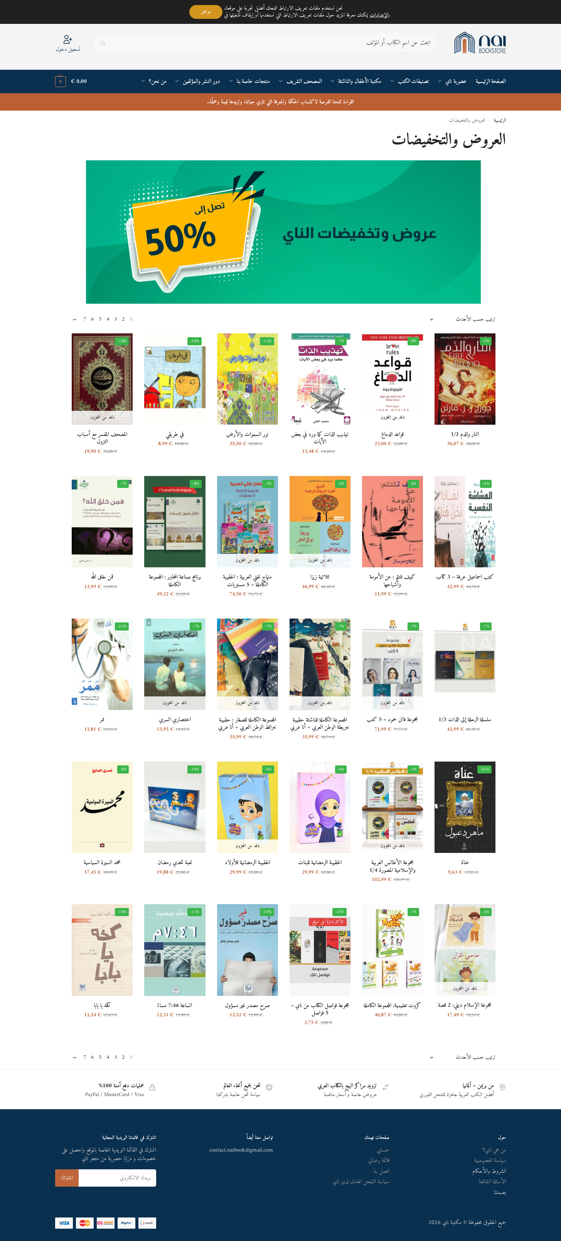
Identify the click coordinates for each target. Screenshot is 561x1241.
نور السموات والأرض (247, 435)
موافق (206, 12)
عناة (465, 863)
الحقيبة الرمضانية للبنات (320, 863)
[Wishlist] (446, 345)
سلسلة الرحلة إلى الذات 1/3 (465, 720)
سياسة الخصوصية (490, 1160)
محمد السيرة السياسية (102, 863)
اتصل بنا (381, 1171)
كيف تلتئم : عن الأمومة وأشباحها (392, 581)
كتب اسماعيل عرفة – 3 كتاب (465, 577)
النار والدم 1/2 (465, 435)
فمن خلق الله (102, 577)
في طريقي (175, 435)
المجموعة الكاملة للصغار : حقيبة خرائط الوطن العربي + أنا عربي (247, 723)
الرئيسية (500, 120)
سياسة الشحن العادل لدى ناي (361, 1182)
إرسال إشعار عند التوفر (392, 460)
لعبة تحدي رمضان (175, 863)
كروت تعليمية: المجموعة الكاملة (392, 1006)
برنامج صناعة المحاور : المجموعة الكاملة (175, 581)
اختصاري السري (175, 720)
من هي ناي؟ (494, 1150)
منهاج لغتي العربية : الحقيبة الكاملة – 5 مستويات (247, 581)
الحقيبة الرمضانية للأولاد (247, 863)
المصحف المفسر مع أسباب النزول (102, 438)
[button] (71, 81)
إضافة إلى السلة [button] (465, 460)
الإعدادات (379, 15)
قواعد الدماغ (392, 435)
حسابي (383, 1150)
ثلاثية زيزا (319, 577)
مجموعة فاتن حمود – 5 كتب (392, 720)
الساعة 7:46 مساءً (174, 1006)
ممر (102, 720)
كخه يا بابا (102, 1006)
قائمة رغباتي (378, 1160)
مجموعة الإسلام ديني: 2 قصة (465, 1005)
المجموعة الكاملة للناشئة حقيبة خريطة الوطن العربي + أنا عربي (319, 723)
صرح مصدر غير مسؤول (247, 1006)
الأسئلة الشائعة (492, 1182)
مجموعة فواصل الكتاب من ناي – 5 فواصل (320, 1009)
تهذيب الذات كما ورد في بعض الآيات (320, 438)
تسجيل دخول (68, 49)
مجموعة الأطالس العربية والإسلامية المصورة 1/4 (392, 866)
